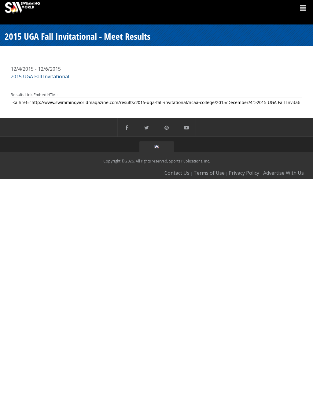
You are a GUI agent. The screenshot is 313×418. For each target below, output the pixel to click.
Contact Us (177, 173)
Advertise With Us (283, 173)
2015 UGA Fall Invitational (40, 76)
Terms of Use (209, 173)
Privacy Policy (244, 173)
